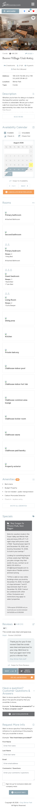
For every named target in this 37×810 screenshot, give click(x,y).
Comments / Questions (11, 768)
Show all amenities (18, 506)
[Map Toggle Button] (24, 11)
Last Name (6, 751)
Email (4, 759)
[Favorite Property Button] (33, 18)
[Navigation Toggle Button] (33, 4)
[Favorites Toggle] (33, 11)
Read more (18, 117)
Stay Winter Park (26, 803)
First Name (6, 742)
